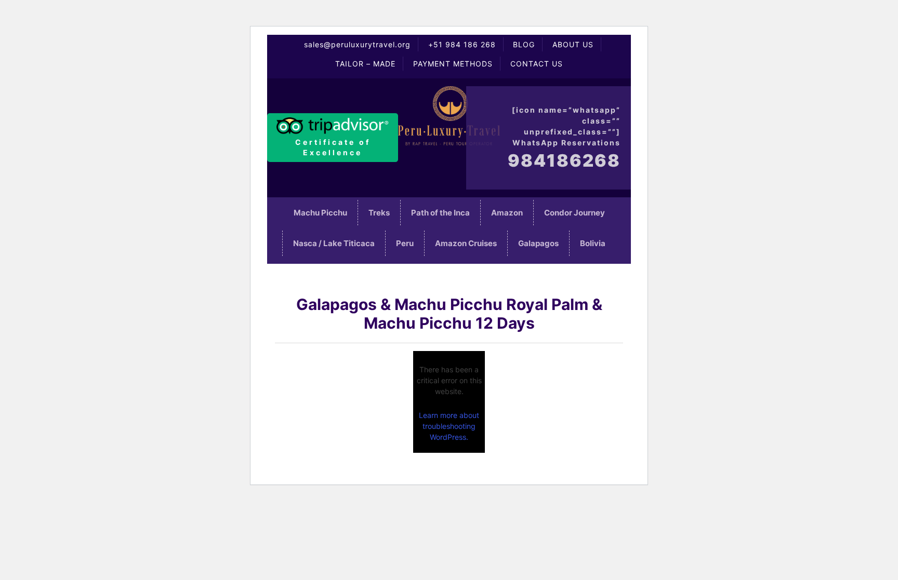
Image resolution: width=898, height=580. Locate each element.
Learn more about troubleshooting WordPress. (449, 426)
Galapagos (538, 243)
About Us (572, 44)
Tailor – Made (365, 63)
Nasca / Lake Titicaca (334, 243)
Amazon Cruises (466, 243)
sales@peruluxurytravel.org (357, 44)
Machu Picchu (320, 213)
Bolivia (592, 243)
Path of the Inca (440, 213)
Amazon (507, 213)
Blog (524, 44)
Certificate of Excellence (333, 147)
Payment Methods (453, 63)
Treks (379, 213)
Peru (405, 243)
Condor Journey (574, 213)
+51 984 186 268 (462, 44)
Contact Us (536, 63)
